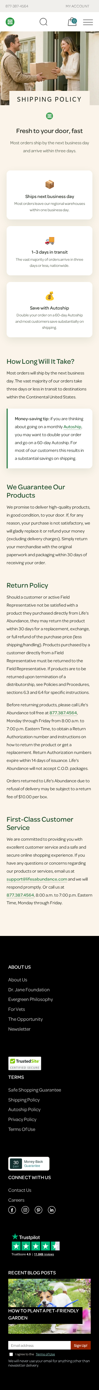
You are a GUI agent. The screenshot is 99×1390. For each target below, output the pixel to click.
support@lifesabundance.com (37, 879)
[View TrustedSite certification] (24, 1063)
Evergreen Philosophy (30, 999)
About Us (17, 979)
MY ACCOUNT (78, 6)
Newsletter (19, 1028)
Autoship (72, 426)
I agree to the (35, 1354)
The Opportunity (25, 1019)
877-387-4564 (17, 6)
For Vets (16, 1009)
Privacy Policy (22, 1119)
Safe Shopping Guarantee (34, 1089)
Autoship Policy (24, 1109)
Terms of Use (45, 1354)
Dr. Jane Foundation (29, 989)
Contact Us (19, 1190)
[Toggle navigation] (87, 21)
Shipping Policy (24, 1099)
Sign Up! (80, 1345)
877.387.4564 (63, 713)
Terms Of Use (21, 1129)
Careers (16, 1199)
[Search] (43, 22)
